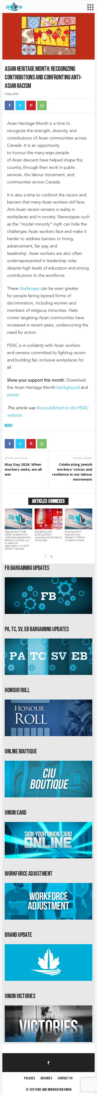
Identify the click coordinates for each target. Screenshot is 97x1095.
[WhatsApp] (42, 105)
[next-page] (51, 556)
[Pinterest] (31, 105)
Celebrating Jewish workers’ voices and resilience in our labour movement (72, 472)
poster (13, 394)
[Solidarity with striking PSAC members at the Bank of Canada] (48, 518)
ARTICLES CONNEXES (48, 501)
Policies (29, 1078)
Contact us (65, 1078)
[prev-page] (45, 556)
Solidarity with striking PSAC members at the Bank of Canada (48, 536)
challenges (30, 288)
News (8, 425)
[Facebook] (9, 105)
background (68, 387)
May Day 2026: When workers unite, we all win (23, 469)
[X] (20, 105)
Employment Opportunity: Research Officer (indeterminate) (75, 536)
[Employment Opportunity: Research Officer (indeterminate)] (78, 518)
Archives (46, 1078)
